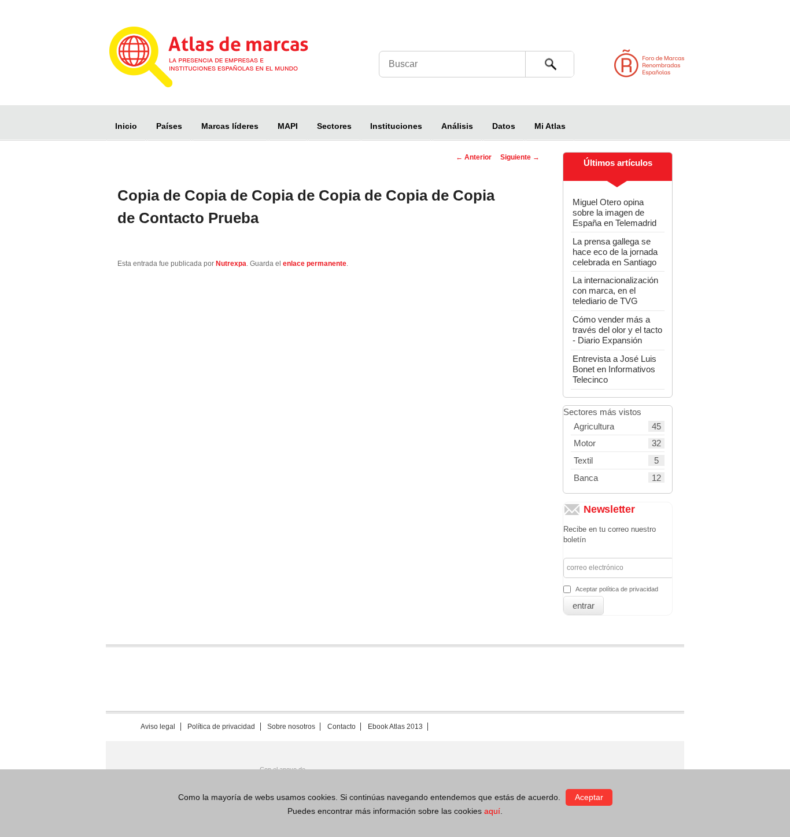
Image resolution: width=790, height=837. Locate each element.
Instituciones (396, 126)
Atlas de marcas (223, 59)
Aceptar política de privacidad (616, 589)
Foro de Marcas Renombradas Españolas (741, 63)
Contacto (341, 727)
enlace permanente (314, 264)
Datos (503, 126)
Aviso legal (158, 727)
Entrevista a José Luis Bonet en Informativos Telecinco (614, 369)
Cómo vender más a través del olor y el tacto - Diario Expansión (617, 329)
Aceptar (589, 797)
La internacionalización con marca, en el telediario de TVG (615, 290)
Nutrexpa (231, 264)
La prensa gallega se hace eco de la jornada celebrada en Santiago (615, 251)
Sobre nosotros (291, 727)
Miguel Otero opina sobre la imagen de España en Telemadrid (614, 212)
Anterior (474, 157)
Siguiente (520, 157)
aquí (492, 811)
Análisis (457, 126)
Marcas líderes (230, 126)
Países (169, 126)
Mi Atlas (550, 126)
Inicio (126, 126)
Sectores (334, 126)
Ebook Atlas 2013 (395, 727)
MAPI (288, 126)
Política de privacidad (221, 727)
